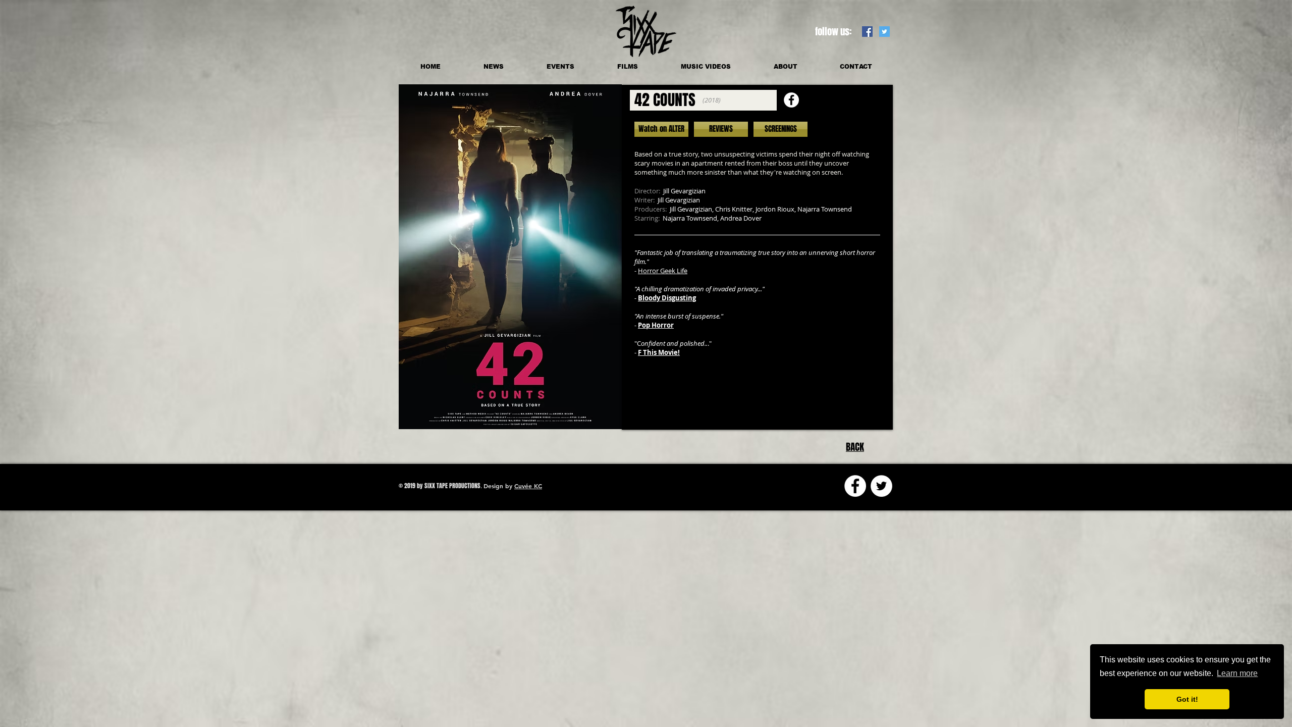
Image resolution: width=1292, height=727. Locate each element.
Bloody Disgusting (667, 297)
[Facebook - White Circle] (791, 100)
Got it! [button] (1187, 699)
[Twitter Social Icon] (884, 31)
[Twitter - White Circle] (881, 486)
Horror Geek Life (662, 270)
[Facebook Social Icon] (867, 31)
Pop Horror (656, 325)
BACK (855, 447)
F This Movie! (659, 352)
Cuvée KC (528, 486)
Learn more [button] (1237, 673)
